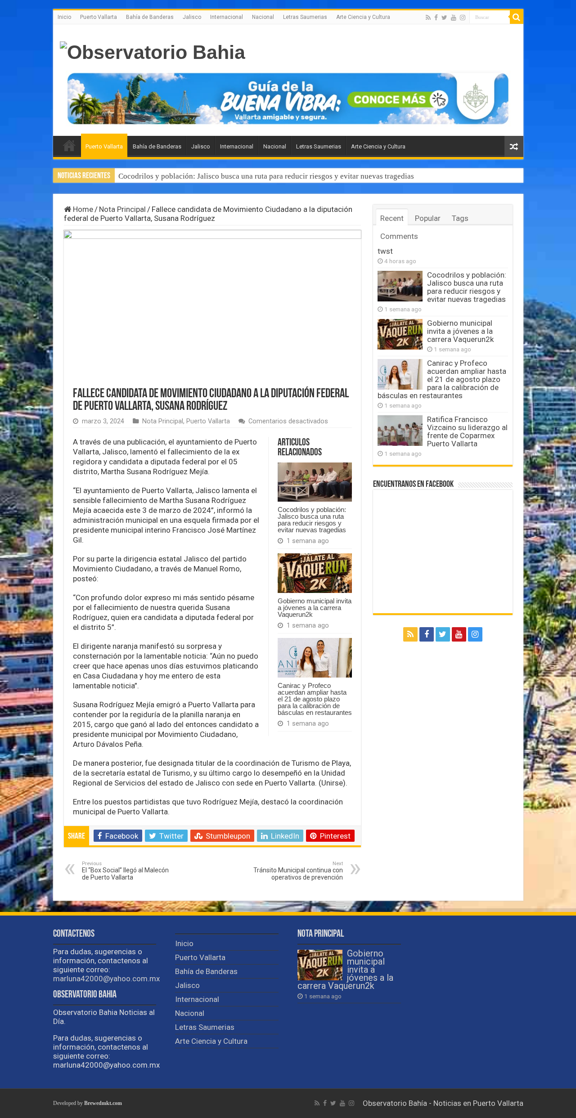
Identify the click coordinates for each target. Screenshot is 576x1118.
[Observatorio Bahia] (152, 51)
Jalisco (192, 17)
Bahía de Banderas (150, 17)
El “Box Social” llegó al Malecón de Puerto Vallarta (125, 871)
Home (82, 209)
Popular (428, 218)
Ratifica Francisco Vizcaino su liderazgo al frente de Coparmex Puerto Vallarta (467, 431)
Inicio (64, 17)
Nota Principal (122, 209)
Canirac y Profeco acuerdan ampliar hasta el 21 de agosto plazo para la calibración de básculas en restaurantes (315, 699)
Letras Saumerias (305, 17)
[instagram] (462, 17)
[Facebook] (436, 17)
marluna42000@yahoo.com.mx (106, 978)
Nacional (263, 17)
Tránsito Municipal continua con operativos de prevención (298, 871)
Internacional (226, 17)
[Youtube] (453, 17)
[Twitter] (444, 17)
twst (385, 251)
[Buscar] (516, 17)
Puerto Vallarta (98, 17)
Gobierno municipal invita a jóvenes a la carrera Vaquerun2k (314, 607)
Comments (399, 236)
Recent (392, 218)
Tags (460, 218)
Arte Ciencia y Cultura (363, 17)
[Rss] (428, 17)
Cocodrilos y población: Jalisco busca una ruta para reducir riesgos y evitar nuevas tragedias (266, 176)
